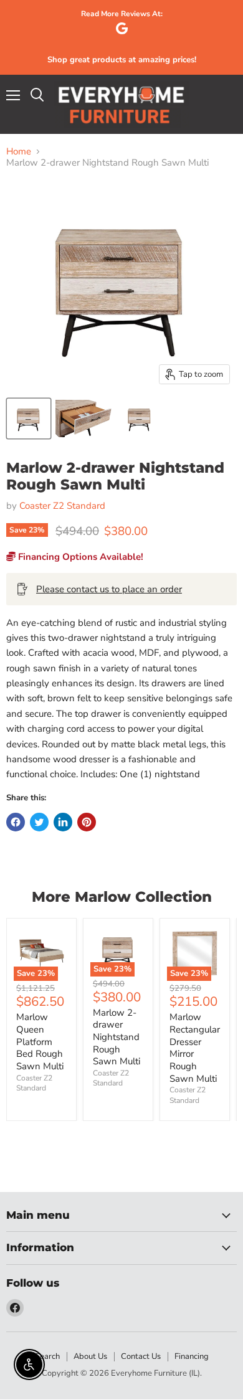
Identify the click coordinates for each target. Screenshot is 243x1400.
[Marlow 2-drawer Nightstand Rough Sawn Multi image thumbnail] (28, 418)
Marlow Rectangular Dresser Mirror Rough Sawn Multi (194, 1047)
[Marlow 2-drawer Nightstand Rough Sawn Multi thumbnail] (84, 418)
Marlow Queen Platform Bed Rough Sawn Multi (40, 1041)
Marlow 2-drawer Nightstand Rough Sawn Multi (116, 1037)
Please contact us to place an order (109, 589)
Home (18, 151)
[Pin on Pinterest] (86, 822)
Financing (191, 1356)
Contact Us (141, 1356)
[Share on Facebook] (15, 822)
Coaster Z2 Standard (62, 505)
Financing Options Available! (79, 557)
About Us (90, 1356)
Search (47, 1356)
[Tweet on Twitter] (39, 822)
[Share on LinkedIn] (63, 822)
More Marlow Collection (122, 897)
